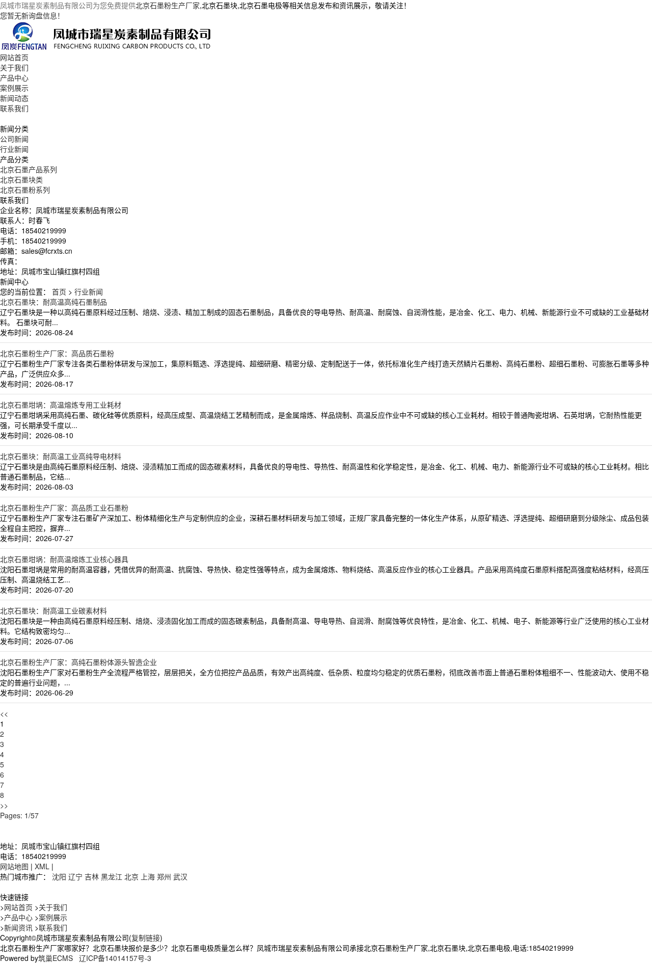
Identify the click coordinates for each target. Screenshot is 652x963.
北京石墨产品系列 (28, 169)
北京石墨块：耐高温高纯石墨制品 (53, 302)
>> (4, 805)
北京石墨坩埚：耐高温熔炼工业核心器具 (64, 559)
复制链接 (145, 937)
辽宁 (75, 876)
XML (42, 866)
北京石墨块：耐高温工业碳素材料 (53, 610)
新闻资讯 (18, 927)
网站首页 (14, 57)
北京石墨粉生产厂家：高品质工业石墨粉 (64, 507)
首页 (59, 291)
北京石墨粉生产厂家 (167, 5)
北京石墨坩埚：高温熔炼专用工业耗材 (60, 404)
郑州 (164, 876)
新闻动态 (14, 98)
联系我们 (14, 108)
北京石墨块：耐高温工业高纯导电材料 (60, 456)
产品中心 (14, 77)
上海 (148, 876)
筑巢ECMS (55, 958)
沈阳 (59, 876)
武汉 (180, 876)
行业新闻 (14, 149)
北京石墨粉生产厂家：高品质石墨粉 (57, 353)
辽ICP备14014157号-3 (115, 958)
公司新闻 (14, 138)
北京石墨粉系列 (25, 189)
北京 (131, 876)
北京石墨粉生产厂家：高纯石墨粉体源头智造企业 (78, 662)
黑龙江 (111, 876)
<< (4, 713)
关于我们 (14, 67)
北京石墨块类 (21, 179)
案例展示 (14, 88)
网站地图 (14, 866)
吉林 (92, 876)
